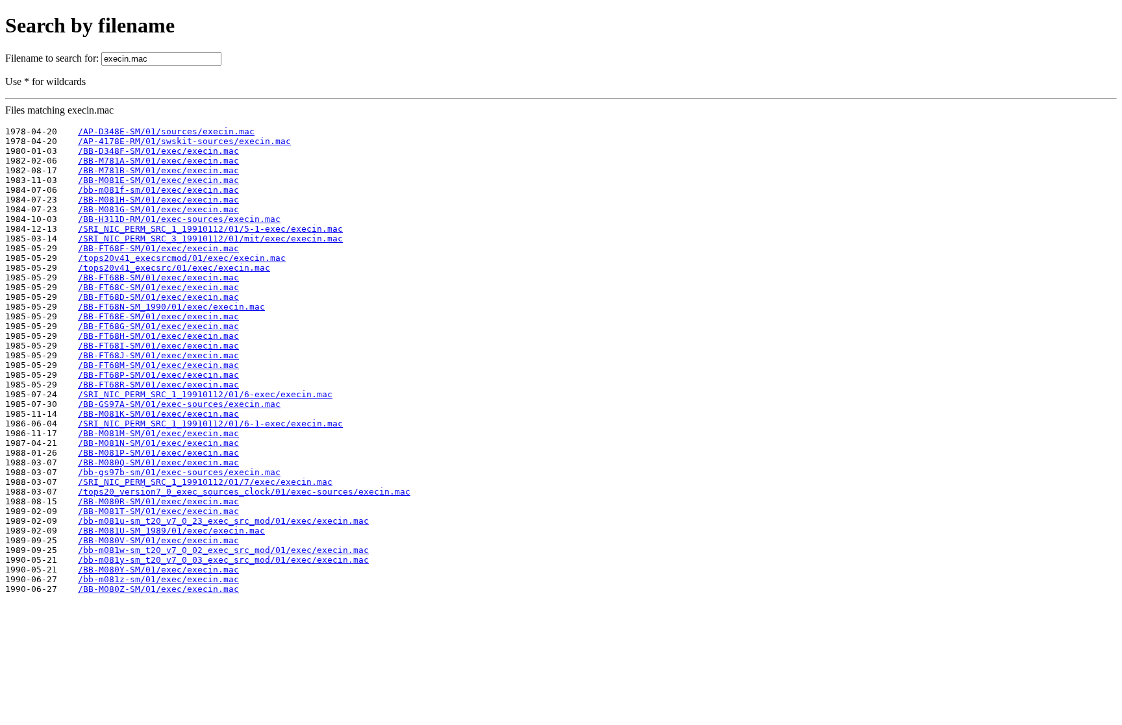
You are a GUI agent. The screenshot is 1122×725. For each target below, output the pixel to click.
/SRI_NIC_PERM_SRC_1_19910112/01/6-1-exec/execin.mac (210, 423)
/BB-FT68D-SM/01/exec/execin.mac (158, 297)
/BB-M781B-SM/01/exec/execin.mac (158, 170)
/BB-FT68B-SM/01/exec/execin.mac (158, 277)
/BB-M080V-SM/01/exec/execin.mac (158, 540)
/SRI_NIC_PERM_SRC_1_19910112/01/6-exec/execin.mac (205, 394)
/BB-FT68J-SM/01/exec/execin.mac (158, 355)
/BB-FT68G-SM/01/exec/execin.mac (158, 326)
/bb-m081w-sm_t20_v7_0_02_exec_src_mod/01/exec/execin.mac (223, 550)
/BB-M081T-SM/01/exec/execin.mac (158, 511)
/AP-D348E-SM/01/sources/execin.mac (166, 131)
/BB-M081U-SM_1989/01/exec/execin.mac (171, 530)
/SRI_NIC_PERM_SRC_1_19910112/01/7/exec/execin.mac (205, 482)
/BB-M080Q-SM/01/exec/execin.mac (158, 462)
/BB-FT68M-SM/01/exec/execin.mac (158, 365)
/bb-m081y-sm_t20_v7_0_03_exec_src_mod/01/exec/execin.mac (223, 560)
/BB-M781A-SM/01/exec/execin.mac (158, 161)
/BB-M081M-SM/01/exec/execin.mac (158, 433)
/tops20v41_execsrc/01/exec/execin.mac (174, 268)
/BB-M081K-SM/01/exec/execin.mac (158, 414)
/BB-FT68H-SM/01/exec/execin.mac (158, 336)
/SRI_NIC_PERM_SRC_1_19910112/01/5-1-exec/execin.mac (210, 229)
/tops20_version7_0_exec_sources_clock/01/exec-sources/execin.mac (244, 492)
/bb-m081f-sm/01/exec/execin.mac (158, 190)
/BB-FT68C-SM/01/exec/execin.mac (158, 287)
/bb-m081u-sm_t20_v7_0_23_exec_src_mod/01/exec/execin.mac (223, 521)
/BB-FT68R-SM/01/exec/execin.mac (158, 384)
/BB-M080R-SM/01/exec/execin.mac (158, 501)
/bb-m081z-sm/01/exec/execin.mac (158, 579)
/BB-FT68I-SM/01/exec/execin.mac (158, 345)
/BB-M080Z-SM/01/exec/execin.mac (158, 589)
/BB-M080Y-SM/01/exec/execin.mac (158, 569)
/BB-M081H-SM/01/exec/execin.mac (158, 199)
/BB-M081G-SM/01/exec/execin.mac (158, 209)
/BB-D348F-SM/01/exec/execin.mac (158, 151)
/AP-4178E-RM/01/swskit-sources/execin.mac (184, 141)
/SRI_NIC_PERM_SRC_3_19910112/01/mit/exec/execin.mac (210, 238)
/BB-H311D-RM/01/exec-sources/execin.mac (179, 219)
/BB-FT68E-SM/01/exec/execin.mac (158, 316)
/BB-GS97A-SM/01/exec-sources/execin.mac (179, 404)
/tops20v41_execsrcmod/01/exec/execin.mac (182, 258)
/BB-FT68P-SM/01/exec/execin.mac (158, 375)
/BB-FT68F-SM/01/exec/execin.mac (158, 248)
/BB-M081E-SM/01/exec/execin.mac (158, 180)
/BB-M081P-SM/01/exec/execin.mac (158, 453)
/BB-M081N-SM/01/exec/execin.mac (158, 443)
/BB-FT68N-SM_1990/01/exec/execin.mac (171, 307)
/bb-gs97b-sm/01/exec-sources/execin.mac (179, 472)
